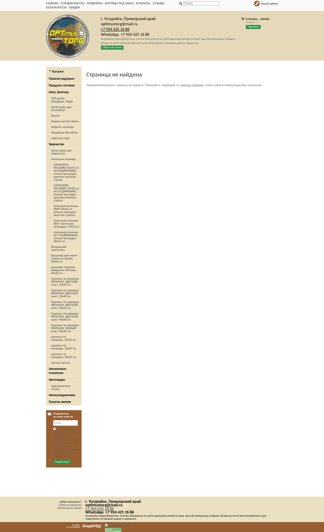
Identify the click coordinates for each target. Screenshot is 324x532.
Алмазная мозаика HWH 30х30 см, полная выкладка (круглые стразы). (66, 211)
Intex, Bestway (59, 92)
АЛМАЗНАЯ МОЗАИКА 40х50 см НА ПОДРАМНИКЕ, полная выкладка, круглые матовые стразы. (66, 172)
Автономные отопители (57, 371)
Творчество (56, 144)
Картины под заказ (119, 3)
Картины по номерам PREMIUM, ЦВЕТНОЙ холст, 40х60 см (65, 316)
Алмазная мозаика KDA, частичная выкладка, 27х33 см (66, 223)
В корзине (257, 18)
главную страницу (191, 85)
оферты (57, 456)
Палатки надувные (61, 78)
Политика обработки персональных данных (69, 506)
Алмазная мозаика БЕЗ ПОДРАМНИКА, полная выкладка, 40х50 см (66, 237)
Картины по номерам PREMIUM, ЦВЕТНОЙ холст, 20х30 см (65, 281)
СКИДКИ (74, 7)
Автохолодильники (62, 395)
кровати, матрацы (62, 127)
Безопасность (56, 7)
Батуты (55, 115)
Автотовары (57, 379)
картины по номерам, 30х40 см (63, 347)
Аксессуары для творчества (61, 152)
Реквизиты (95, 3)
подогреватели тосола (60, 388)
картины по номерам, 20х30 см (63, 339)
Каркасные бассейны (65, 121)
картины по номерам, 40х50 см (63, 356)
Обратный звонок (112, 47)
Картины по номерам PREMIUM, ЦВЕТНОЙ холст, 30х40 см (65, 293)
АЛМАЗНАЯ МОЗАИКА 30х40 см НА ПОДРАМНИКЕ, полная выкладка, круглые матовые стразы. (66, 193)
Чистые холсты (60, 362)
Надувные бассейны (64, 132)
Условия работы (72, 3)
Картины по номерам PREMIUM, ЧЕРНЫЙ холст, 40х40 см (65, 328)
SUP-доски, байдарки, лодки (62, 100)
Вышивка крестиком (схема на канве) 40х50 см (64, 258)
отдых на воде (60, 138)
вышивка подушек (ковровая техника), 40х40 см (63, 270)
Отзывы (158, 3)
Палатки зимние (60, 402)
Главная (52, 3)
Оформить (253, 26)
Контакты (143, 3)
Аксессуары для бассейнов (61, 109)
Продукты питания (61, 85)
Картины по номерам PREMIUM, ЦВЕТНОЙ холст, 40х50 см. (65, 305)
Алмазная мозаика (63, 159)
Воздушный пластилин (58, 249)
